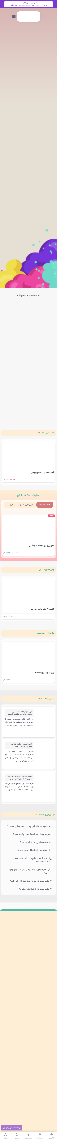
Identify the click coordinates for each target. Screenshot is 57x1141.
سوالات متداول (48, 1059)
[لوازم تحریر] (42, 371)
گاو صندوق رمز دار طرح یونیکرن (42, 472)
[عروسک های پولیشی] (42, 342)
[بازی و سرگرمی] (15, 312)
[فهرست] (13, 16)
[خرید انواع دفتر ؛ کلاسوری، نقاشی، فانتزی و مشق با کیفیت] (44, 717)
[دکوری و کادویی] (15, 371)
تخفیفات (28, 495)
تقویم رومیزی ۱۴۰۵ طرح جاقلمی (41, 545)
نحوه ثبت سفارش (47, 1072)
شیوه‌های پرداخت (47, 1066)
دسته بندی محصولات (46, 1009)
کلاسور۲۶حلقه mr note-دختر (42, 609)
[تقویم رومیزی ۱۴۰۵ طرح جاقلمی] (28, 516)
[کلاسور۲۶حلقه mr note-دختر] (28, 580)
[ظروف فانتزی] (42, 400)
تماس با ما (50, 1035)
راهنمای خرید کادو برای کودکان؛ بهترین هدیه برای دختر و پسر (20, 777)
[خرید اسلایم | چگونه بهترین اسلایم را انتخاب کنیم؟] (44, 749)
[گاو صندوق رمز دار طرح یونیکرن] (28, 443)
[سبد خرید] (22, 16)
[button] (26, 16)
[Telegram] (38, 985)
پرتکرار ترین (44, 814)
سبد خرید (50, 1029)
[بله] (32, 985)
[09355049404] (23, 978)
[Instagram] (50, 985)
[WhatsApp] (44, 985)
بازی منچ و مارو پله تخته (44, 672)
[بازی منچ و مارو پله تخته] (28, 643)
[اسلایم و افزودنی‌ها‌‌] (42, 312)
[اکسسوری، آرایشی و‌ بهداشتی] (15, 400)
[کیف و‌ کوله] (15, 342)
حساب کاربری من (47, 1016)
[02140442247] (50, 978)
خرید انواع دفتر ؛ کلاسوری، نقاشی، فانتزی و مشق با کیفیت (20, 713)
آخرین (46, 699)
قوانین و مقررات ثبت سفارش (43, 1086)
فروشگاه (51, 1022)
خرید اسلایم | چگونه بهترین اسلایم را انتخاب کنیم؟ (21, 745)
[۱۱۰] (28, 1116)
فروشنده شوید (48, 1079)
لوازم (47, 569)
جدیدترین (46, 433)
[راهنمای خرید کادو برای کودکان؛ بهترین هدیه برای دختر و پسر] (44, 782)
